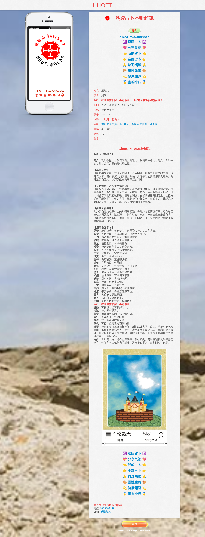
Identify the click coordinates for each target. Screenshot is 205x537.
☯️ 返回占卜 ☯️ (134, 42)
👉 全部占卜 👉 (134, 59)
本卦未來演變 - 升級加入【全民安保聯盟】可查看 (129, 124)
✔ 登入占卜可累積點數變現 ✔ (134, 36)
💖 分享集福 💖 (134, 47)
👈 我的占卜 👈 (134, 53)
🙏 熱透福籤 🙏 (134, 65)
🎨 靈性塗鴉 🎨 (134, 70)
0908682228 (107, 508)
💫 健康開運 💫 (134, 76)
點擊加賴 (106, 511)
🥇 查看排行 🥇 (134, 82)
